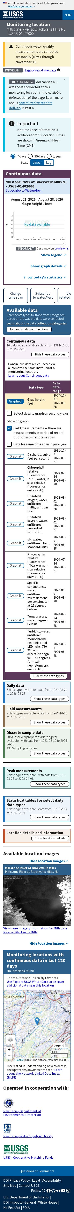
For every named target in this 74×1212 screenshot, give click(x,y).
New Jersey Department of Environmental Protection (22, 1113)
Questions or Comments (37, 1171)
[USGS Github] (53, 1192)
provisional (61, 248)
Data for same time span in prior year (40, 444)
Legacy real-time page (40, 70)
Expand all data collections (29, 329)
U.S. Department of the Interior (26, 1197)
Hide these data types (50, 354)
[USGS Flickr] (58, 1192)
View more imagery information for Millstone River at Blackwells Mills (35, 930)
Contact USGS (29, 1185)
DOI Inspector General (19, 1202)
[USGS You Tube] (63, 1192)
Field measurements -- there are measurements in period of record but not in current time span (38, 432)
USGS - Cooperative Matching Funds (28, 1157)
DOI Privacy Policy (16, 1180)
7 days (21, 156)
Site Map (9, 1185)
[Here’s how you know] (37, 5)
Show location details (50, 838)
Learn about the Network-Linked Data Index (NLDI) (34, 1073)
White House (47, 1202)
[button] (37, 1021)
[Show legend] (66, 1045)
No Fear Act (11, 1207)
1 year (57, 156)
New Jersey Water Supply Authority (28, 1136)
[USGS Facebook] (48, 1192)
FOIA (26, 1207)
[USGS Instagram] (68, 1192)
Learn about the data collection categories (37, 323)
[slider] (64, 244)
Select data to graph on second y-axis (40, 413)
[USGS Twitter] (43, 1192)
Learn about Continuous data (28, 375)
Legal (36, 1180)
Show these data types (49, 699)
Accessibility (51, 1180)
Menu (68, 15)
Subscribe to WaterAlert (24, 190)
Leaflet (19, 1059)
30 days (39, 156)
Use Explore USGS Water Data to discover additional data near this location (35, 983)
